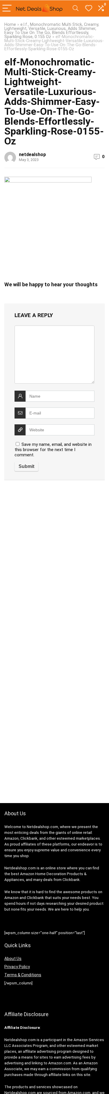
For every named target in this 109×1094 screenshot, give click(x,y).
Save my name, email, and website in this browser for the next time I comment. (53, 449)
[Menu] (7, 8)
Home (10, 24)
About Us (13, 958)
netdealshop (32, 154)
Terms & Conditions (22, 975)
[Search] (76, 8)
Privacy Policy (17, 966)
